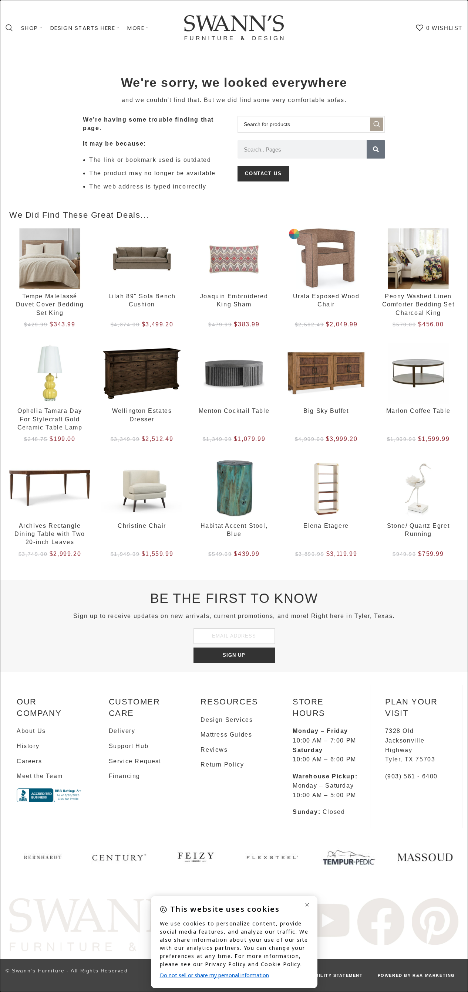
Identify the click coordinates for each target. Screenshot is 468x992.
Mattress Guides (226, 734)
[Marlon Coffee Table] (418, 373)
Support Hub (129, 746)
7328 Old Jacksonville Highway (405, 740)
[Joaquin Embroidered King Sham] (234, 258)
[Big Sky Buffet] (326, 373)
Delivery (122, 731)
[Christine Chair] (141, 488)
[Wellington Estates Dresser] (141, 373)
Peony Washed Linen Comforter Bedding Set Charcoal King (418, 304)
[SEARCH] (376, 124)
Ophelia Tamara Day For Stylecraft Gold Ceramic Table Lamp (50, 419)
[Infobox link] (43, 860)
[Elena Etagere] (326, 488)
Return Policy (222, 764)
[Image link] (114, 924)
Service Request (135, 761)
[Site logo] (234, 27)
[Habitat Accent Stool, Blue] (234, 488)
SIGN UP (234, 655)
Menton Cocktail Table (234, 411)
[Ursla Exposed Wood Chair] (326, 258)
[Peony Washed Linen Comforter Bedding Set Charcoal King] (418, 258)
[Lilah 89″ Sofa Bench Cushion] (141, 258)
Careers (29, 761)
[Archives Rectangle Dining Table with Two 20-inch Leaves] (49, 488)
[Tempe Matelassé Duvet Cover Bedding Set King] (49, 258)
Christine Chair (142, 526)
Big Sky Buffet (326, 411)
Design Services (227, 720)
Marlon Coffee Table (418, 411)
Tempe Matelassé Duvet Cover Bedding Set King (50, 304)
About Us (31, 731)
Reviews (214, 750)
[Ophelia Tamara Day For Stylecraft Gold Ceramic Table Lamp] (49, 373)
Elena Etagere (326, 526)
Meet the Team (40, 776)
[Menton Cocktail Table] (234, 373)
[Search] (9, 27)
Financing (124, 776)
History (28, 746)
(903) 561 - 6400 (411, 776)
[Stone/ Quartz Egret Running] (418, 488)
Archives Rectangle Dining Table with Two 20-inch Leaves (49, 534)
